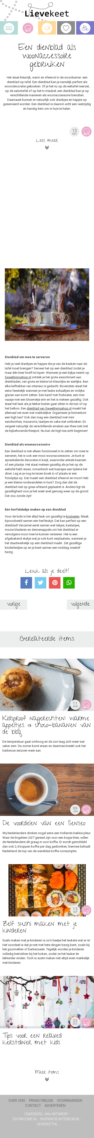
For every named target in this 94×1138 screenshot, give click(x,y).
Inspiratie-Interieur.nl (60, 1119)
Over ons (16, 1101)
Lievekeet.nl (47, 1124)
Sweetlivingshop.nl (18, 377)
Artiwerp (60, 1114)
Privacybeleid (41, 1101)
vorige (13, 604)
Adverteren (55, 1106)
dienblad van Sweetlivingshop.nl (49, 408)
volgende (80, 604)
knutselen (73, 516)
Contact (33, 1106)
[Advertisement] (47, 211)
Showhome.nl (25, 1119)
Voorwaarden (69, 1101)
